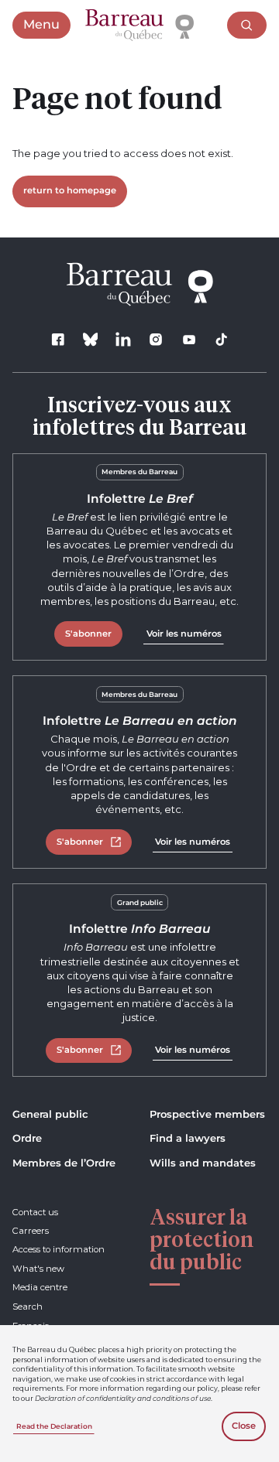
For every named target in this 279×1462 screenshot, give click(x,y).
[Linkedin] (123, 339)
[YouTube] (189, 339)
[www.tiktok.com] (221, 339)
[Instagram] (156, 339)
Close (244, 1425)
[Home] (139, 25)
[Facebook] (58, 339)
